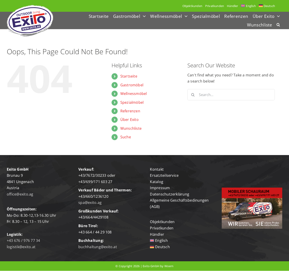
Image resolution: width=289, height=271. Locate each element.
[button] (278, 25)
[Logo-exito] (30, 6)
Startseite (128, 76)
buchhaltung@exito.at (97, 246)
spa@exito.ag (90, 202)
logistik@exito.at (21, 246)
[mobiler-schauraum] (252, 189)
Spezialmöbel (132, 102)
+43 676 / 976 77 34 (23, 240)
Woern (169, 266)
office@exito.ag (20, 194)
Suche (125, 136)
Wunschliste (131, 128)
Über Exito (129, 119)
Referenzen (130, 110)
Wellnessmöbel (133, 93)
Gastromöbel (132, 84)
